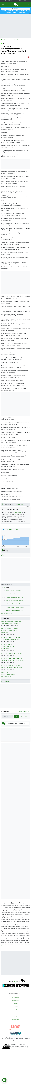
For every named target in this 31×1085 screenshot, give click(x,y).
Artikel (10, 40)
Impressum (15, 997)
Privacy (15, 1016)
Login (16, 716)
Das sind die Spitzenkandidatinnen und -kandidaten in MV (9, 674)
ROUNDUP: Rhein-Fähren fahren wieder (12, 653)
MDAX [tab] (16, 529)
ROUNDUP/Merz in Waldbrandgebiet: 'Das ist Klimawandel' (8, 646)
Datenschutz (15, 1019)
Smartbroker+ (17, 512)
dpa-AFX (16, 40)
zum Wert (5, 555)
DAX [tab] (3, 529)
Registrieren (24, 716)
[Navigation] (3, 4)
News (5, 40)
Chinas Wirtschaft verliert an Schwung (16, 591)
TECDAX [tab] (9, 529)
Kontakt (15, 1013)
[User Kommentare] (4, 1080)
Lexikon (15, 1003)
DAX (8, 1)
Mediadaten (15, 1000)
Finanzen (15, 1007)
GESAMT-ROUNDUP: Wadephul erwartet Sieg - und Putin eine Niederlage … (10, 630)
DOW (22, 1)
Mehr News (4, 681)
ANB (15, 1010)
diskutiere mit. (19, 504)
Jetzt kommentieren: (22, 57)
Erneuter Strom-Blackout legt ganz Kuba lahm (18, 607)
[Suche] (28, 4)
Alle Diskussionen (8, 614)
